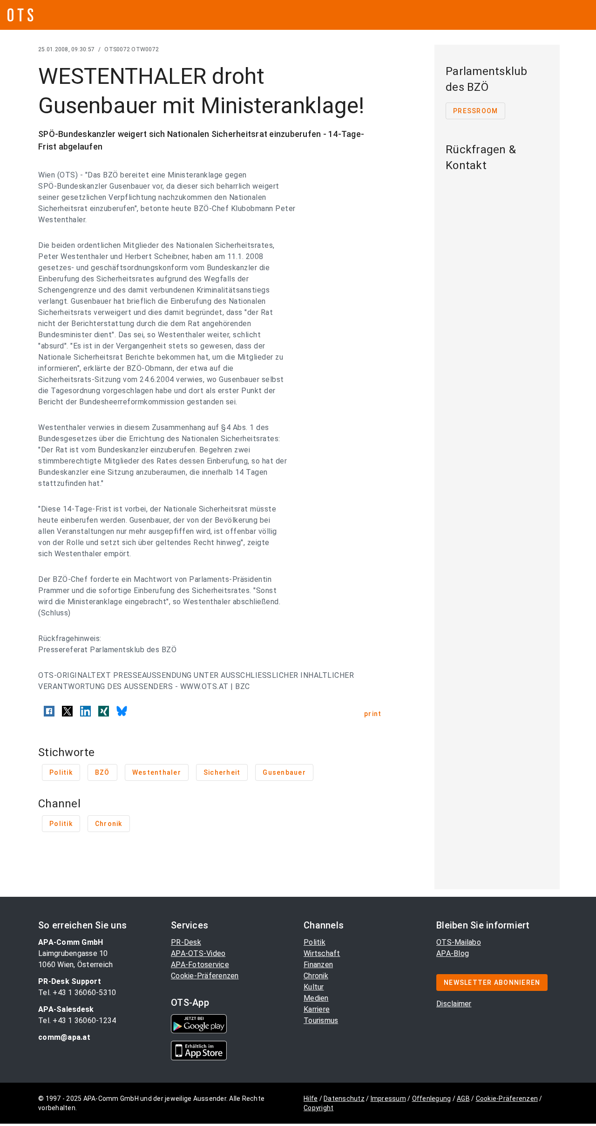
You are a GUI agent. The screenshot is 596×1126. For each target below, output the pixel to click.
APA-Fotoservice (200, 964)
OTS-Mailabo (458, 942)
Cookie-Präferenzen (205, 975)
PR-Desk (186, 942)
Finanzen (318, 964)
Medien (316, 998)
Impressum (388, 1098)
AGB (463, 1098)
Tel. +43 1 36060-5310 (77, 992)
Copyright (318, 1108)
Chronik (316, 975)
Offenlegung (431, 1098)
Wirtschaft (322, 953)
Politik (314, 942)
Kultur (314, 987)
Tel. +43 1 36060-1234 (77, 1020)
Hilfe (311, 1098)
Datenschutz (344, 1098)
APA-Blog (452, 953)
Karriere (317, 1009)
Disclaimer (454, 1003)
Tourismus (321, 1020)
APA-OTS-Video (198, 953)
